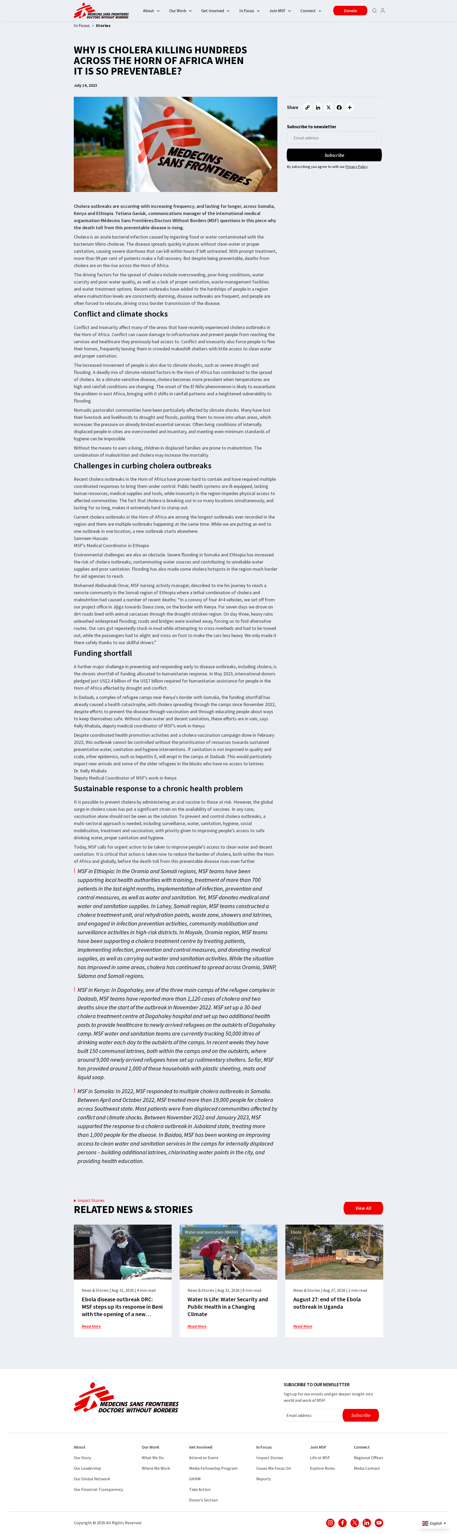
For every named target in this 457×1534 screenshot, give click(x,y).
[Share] (349, 107)
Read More (91, 1326)
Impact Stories (269, 1457)
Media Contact (367, 1468)
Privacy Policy (357, 166)
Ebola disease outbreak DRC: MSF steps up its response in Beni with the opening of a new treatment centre (122, 1310)
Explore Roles (322, 1468)
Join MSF (277, 10)
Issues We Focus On (273, 1468)
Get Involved (212, 10)
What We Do (153, 1457)
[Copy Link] (307, 107)
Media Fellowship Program (213, 1468)
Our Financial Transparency (98, 1489)
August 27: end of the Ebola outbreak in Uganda (327, 1302)
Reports (263, 1478)
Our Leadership (87, 1468)
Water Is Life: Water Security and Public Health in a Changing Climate (228, 1306)
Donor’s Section (203, 1500)
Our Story (82, 1457)
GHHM (195, 1478)
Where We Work (156, 1468)
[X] (328, 107)
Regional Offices (368, 1457)
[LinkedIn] (318, 107)
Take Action (200, 1489)
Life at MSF (320, 1457)
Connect (308, 10)
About (148, 10)
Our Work (177, 10)
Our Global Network (92, 1478)
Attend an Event (203, 1457)
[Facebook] (339, 107)
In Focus (246, 10)
